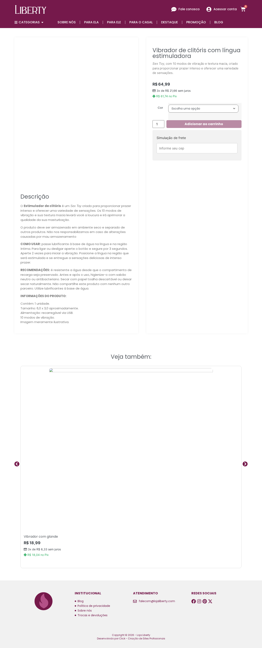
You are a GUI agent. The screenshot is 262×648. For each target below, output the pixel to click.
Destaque (169, 22)
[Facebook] (193, 601)
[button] (16, 464)
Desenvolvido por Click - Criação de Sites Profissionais (131, 638)
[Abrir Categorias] (42, 22)
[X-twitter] (210, 601)
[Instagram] (199, 601)
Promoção (196, 22)
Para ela (91, 22)
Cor (160, 107)
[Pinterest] (204, 601)
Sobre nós (67, 22)
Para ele (114, 22)
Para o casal (141, 22)
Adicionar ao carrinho (204, 124)
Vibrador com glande (41, 536)
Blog (218, 22)
